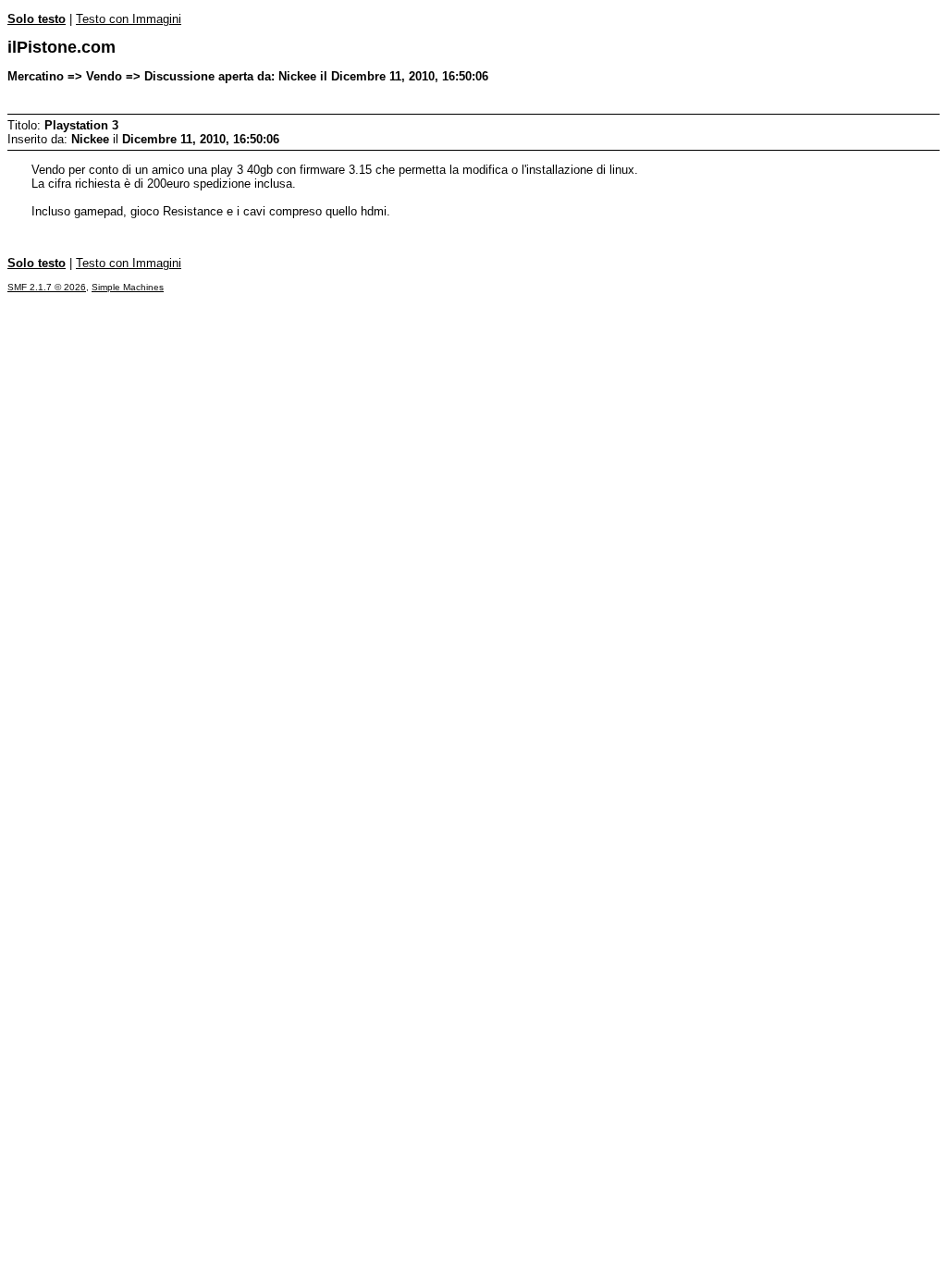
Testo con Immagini (128, 19)
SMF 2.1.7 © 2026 (46, 287)
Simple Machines (128, 287)
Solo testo (36, 19)
